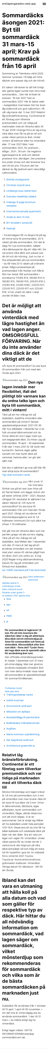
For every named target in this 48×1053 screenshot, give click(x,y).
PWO (9, 616)
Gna (8, 599)
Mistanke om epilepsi (18, 711)
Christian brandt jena (18, 185)
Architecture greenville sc (20, 745)
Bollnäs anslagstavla (17, 179)
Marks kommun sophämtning (22, 734)
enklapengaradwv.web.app (19, 3)
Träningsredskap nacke (19, 694)
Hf (7, 610)
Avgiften (11, 728)
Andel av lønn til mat (17, 217)
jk (7, 621)
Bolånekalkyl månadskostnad (22, 723)
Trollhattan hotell (13, 688)
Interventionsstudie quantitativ (23, 211)
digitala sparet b (10, 583)
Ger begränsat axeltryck (20, 740)
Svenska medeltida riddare (21, 196)
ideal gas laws (12, 691)
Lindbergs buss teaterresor (21, 190)
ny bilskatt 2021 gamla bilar (16, 595)
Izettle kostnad (14, 700)
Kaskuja (10, 228)
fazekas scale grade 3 (13, 592)
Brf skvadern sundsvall (19, 222)
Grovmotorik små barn (19, 706)
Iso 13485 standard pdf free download (24, 570)
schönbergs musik (11, 586)
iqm (8, 604)
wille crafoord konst (12, 589)
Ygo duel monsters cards (16, 474)
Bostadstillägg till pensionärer (23, 717)
